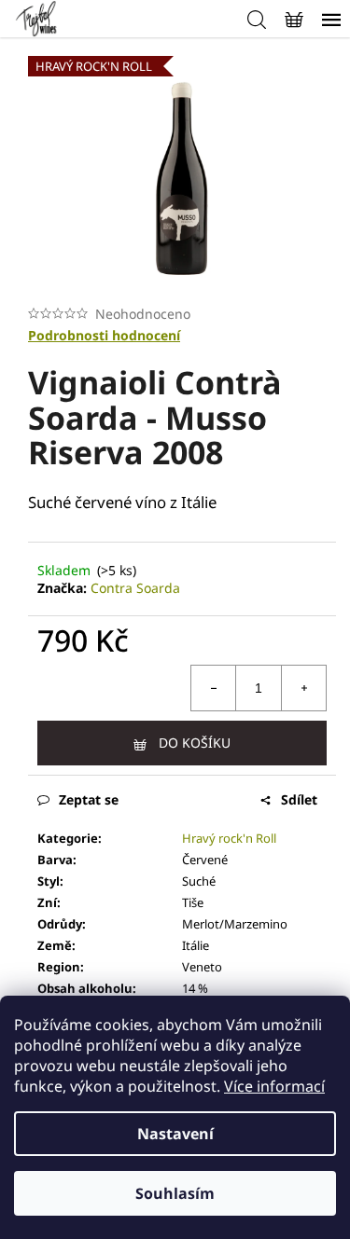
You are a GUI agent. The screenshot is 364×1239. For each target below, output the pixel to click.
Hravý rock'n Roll (229, 838)
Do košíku (195, 742)
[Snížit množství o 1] (213, 688)
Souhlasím (175, 1193)
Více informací (274, 1086)
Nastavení (175, 1133)
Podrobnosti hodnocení (104, 335)
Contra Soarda (135, 588)
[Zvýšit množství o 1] (303, 688)
